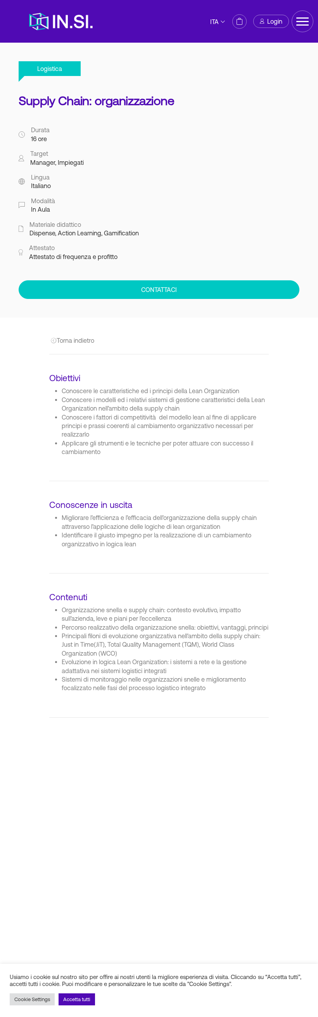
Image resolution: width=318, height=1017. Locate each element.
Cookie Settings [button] (32, 999)
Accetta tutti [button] (76, 999)
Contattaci (159, 289)
